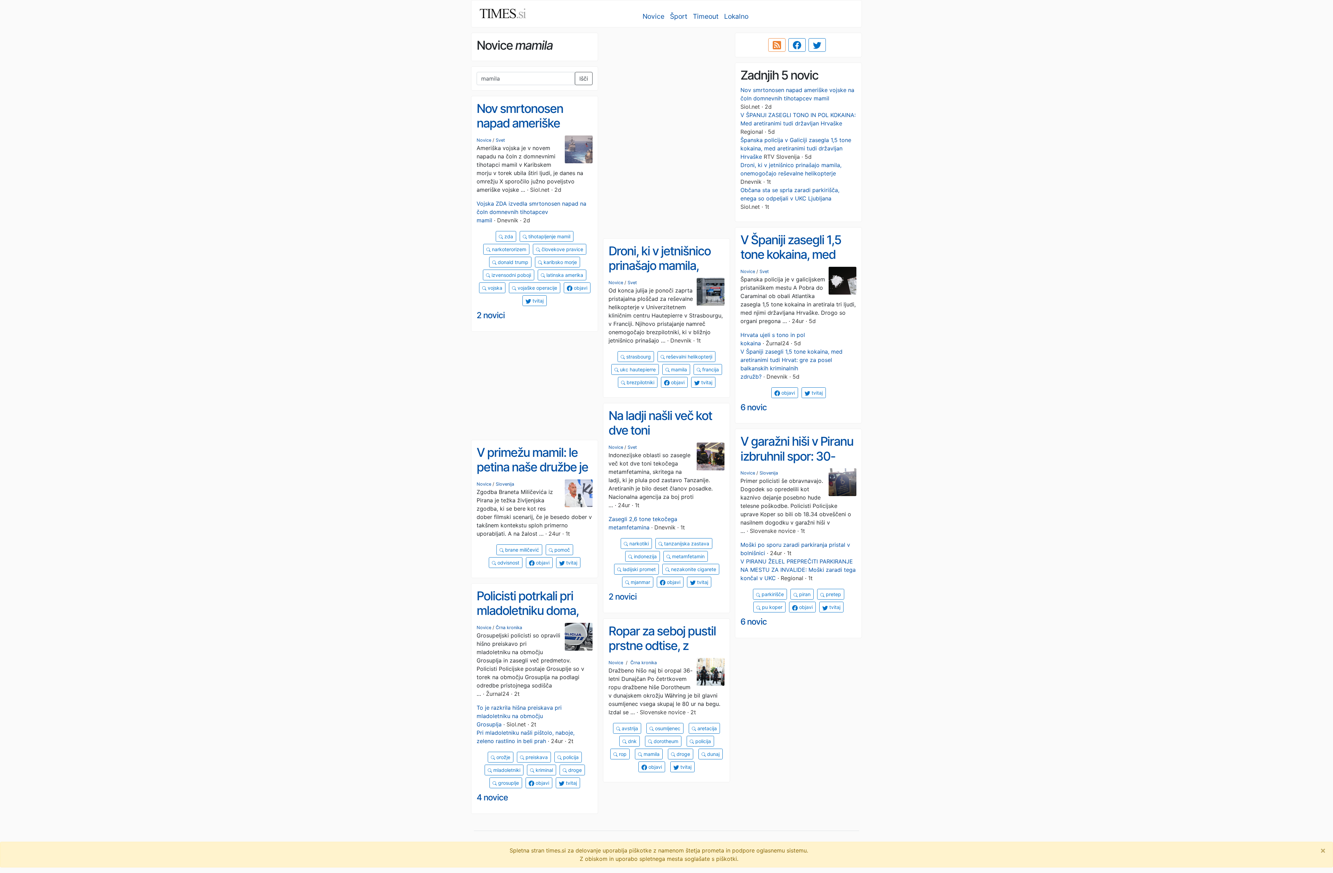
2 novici (491, 315)
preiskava (536, 757)
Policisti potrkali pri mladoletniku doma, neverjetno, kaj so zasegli (528, 618)
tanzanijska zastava (686, 543)
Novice (653, 16)
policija (570, 757)
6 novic (753, 407)
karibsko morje (559, 262)
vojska (494, 288)
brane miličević (521, 550)
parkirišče (772, 594)
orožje (502, 757)
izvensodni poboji (510, 275)
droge (574, 770)
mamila (678, 369)
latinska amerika (564, 275)
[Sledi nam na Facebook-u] (797, 45)
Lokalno (736, 16)
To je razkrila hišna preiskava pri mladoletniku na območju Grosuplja (519, 716)
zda (508, 236)
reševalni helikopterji (688, 357)
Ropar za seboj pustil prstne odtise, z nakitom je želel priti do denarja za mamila (663, 653)
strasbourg (638, 357)
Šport (678, 16)
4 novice (492, 797)
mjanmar (639, 582)
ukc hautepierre (637, 369)
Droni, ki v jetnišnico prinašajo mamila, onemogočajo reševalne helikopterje (665, 273)
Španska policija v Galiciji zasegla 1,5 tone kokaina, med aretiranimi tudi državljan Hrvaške (795, 148)
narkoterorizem (508, 249)
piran (804, 594)
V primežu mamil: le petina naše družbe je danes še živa (532, 467)
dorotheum (665, 741)
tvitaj (537, 301)
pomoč (561, 550)
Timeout (706, 16)
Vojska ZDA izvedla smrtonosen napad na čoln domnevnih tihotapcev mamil (531, 212)
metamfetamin (688, 556)
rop (622, 754)
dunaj (713, 754)
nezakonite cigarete (693, 569)
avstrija (629, 728)
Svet (500, 140)
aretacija (706, 728)
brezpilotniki (639, 382)
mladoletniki (506, 770)
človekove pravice (561, 249)
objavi (579, 288)
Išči (583, 78)
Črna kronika (509, 627)
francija (710, 369)
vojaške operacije (536, 288)
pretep (832, 594)
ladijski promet (638, 569)
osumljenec (667, 728)
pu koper (771, 607)
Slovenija (769, 473)
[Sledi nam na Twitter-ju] (817, 45)
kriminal (543, 770)
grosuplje (508, 783)
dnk (632, 741)
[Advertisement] (666, 81)
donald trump (512, 262)
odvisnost (507, 563)
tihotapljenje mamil (548, 236)
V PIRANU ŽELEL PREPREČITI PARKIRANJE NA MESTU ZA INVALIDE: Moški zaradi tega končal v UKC (798, 570)
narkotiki (638, 543)
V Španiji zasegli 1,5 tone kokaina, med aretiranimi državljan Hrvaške (792, 261)
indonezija (644, 556)
